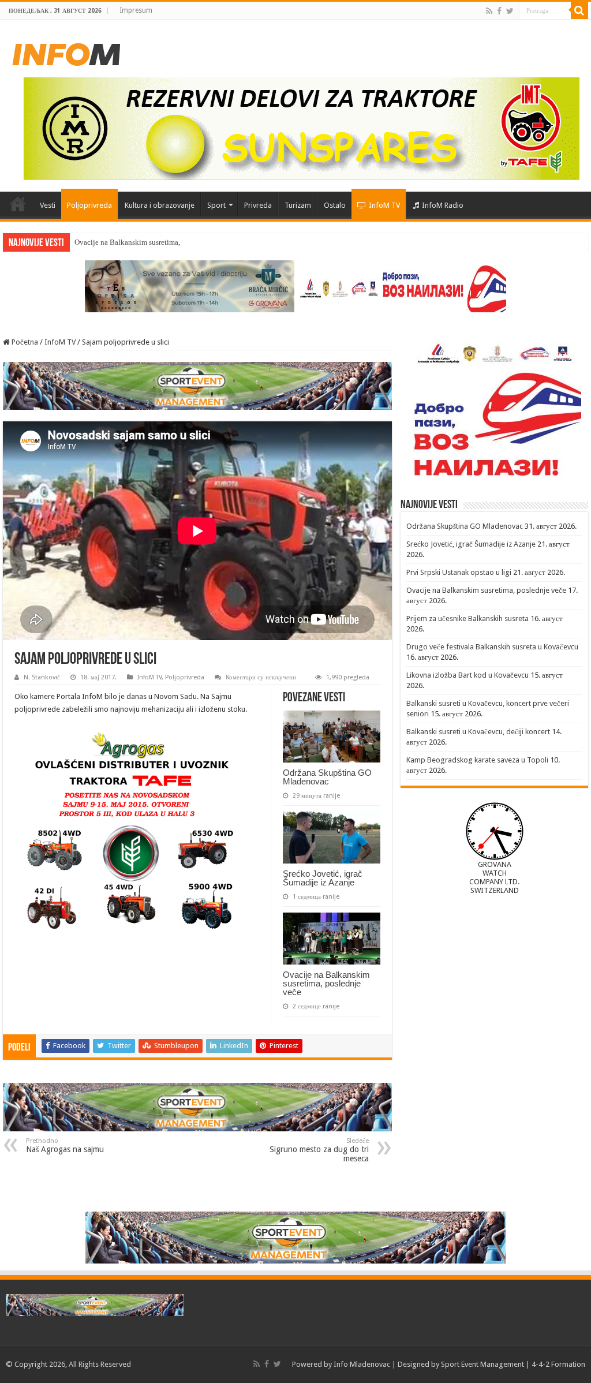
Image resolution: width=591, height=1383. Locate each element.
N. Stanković (42, 677)
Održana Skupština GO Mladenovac (327, 777)
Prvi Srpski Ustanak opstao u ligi (458, 572)
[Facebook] (499, 11)
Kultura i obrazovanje (159, 205)
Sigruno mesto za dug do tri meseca (319, 1150)
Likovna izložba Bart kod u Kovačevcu (467, 675)
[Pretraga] (579, 10)
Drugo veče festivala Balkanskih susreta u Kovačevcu (492, 646)
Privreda (258, 205)
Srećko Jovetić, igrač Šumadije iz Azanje (322, 878)
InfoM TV (384, 205)
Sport (216, 205)
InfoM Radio (442, 205)
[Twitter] (510, 11)
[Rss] (489, 11)
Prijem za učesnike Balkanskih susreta (467, 618)
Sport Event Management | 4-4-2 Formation (513, 1364)
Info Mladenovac (362, 1364)
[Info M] (66, 52)
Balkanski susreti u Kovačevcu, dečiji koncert (478, 731)
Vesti (47, 205)
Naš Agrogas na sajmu (65, 1145)
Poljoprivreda (89, 205)
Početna (18, 204)
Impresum (135, 10)
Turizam (298, 205)
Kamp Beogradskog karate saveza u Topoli (477, 760)
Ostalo (335, 205)
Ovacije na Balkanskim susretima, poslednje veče (151, 242)
